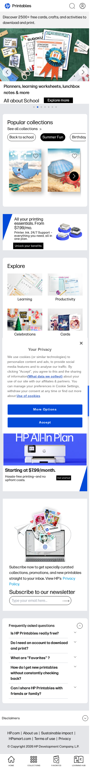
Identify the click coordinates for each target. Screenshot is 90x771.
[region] (45, 386)
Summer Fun (52, 137)
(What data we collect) (45, 376)
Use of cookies (28, 396)
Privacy (65, 738)
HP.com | (15, 733)
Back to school (21, 137)
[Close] (81, 343)
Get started (63, 477)
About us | (32, 733)
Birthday (79, 137)
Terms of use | (46, 738)
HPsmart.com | (21, 738)
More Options (45, 409)
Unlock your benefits (28, 245)
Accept (45, 422)
